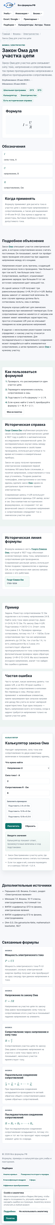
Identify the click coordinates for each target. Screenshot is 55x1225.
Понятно (10, 1218)
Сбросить (30, 826)
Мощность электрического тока (24, 955)
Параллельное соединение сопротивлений (21, 1076)
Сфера (32, 1180)
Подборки (9, 25)
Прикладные (30, 19)
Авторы (39, 25)
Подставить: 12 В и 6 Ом (19, 811)
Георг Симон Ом (13, 430)
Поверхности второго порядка (35, 1174)
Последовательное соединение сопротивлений (24, 1116)
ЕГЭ (39, 90)
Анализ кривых (10, 1174)
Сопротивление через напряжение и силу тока (26, 1033)
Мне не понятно (14, 412)
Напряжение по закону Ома (21, 995)
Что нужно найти (14, 762)
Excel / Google (11, 19)
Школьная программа (14, 90)
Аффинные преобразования (16, 1185)
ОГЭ (32, 90)
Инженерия (21, 13)
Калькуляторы (25, 25)
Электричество (31, 34)
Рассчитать (13, 826)
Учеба (7, 13)
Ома (11, 246)
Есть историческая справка (17, 100)
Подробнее (10, 1211)
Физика (16, 34)
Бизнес (36, 13)
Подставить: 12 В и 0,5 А (19, 816)
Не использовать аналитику (33, 1211)
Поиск (47, 25)
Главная (6, 34)
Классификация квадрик (14, 1180)
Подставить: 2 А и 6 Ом (19, 806)
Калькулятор (10, 95)
